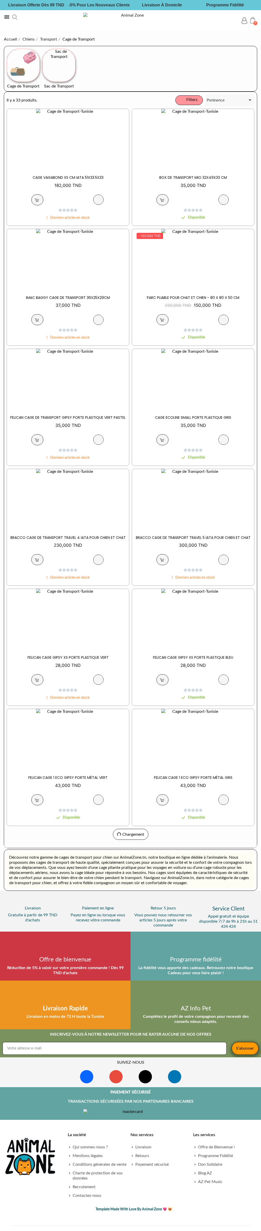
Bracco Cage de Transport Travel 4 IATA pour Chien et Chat (68, 537)
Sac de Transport (59, 86)
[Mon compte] (244, 21)
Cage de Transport (23, 86)
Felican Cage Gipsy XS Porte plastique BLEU (193, 657)
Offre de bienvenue (65, 960)
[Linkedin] (174, 1076)
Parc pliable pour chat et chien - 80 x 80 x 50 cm (193, 297)
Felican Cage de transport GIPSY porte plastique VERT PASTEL (68, 417)
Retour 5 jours (163, 908)
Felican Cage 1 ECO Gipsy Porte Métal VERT (68, 777)
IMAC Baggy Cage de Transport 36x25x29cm (68, 297)
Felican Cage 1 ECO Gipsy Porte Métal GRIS (193, 777)
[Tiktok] (145, 1076)
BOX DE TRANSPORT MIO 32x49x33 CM (193, 177)
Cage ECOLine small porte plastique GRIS (193, 417)
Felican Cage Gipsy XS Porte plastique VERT (68, 657)
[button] (14, 17)
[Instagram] (116, 1076)
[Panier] (252, 20)
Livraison (33, 908)
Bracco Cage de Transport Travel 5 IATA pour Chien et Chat (193, 537)
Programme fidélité (196, 960)
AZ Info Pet (196, 1009)
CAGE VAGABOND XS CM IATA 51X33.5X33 (68, 177)
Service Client (228, 908)
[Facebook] (86, 1076)
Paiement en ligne (98, 908)
